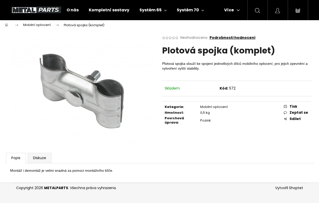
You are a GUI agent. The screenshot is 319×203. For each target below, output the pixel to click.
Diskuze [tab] (39, 157)
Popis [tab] (15, 157)
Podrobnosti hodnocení (232, 37)
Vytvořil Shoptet (289, 188)
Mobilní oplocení (214, 106)
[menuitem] (73, 10)
